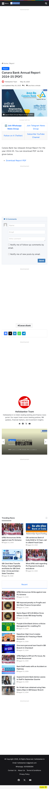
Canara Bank (25, 325)
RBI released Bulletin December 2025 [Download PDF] (22, 447)
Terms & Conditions (34, 770)
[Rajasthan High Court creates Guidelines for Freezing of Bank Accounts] (8, 637)
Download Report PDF (16, 160)
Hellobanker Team (11, 82)
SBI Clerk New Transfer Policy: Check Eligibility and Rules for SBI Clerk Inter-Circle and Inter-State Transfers (11, 568)
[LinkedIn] (15, 333)
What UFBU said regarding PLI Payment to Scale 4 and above (36, 565)
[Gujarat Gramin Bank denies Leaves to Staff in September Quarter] (8, 680)
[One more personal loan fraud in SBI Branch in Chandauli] (8, 648)
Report (11, 63)
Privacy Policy (24, 774)
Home (5, 63)
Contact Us (12, 770)
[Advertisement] (24, 35)
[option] (24, 442)
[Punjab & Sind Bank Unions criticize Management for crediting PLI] (8, 626)
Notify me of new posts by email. (25, 254)
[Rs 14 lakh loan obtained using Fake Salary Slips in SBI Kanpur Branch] (8, 690)
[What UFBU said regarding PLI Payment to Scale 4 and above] (36, 555)
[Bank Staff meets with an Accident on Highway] (8, 669)
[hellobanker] (15, 3)
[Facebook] (5, 333)
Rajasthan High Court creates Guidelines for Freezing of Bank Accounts (29, 636)
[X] (10, 333)
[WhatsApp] (19, 333)
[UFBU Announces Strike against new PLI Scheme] (12, 529)
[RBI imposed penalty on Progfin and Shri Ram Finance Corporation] (8, 605)
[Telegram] (24, 333)
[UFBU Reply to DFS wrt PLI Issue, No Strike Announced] (8, 659)
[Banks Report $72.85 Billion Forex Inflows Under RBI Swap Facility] (8, 616)
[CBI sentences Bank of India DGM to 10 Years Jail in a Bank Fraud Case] (36, 529)
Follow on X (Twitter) (13, 135)
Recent (24, 584)
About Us (21, 770)
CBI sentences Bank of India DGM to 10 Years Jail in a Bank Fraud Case (36, 540)
